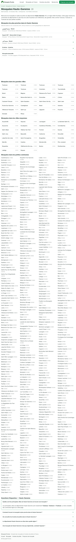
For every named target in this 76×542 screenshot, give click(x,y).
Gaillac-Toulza (7, 371)
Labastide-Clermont (27, 195)
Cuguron (43, 349)
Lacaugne (43, 331)
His (42, 254)
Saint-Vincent (44, 377)
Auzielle (5, 364)
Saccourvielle (63, 482)
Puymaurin (25, 477)
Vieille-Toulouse (7, 393)
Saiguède (24, 162)
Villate (5, 463)
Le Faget (24, 399)
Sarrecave (63, 320)
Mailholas (62, 439)
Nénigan (62, 383)
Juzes (61, 290)
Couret (43, 289)
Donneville (6, 415)
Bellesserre (63, 225)
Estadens (24, 278)
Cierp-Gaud (6, 492)
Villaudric (5, 335)
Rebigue (24, 282)
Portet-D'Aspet (64, 335)
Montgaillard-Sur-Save (66, 300)
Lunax (61, 354)
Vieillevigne (25, 484)
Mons (4, 322)
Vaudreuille (25, 423)
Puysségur (44, 466)
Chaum (43, 324)
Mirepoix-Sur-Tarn (27, 187)
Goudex (62, 415)
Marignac (24, 287)
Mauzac (5, 374)
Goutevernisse (45, 407)
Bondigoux (25, 297)
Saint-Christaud (45, 206)
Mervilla (43, 182)
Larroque (24, 469)
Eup (42, 458)
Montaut (24, 273)
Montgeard (25, 328)
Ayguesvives (6, 235)
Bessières (6, 170)
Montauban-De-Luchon (28, 307)
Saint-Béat (25, 384)
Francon (43, 279)
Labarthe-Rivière (8, 347)
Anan (42, 284)
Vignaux (62, 170)
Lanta (4, 308)
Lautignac (44, 165)
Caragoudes (44, 259)
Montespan (25, 338)
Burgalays (44, 468)
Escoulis (62, 259)
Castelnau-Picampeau (47, 310)
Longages (6, 198)
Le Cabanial (25, 377)
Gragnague (6, 310)
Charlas (43, 271)
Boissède (62, 295)
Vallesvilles (25, 396)
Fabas (42, 317)
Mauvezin (62, 273)
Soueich (24, 246)
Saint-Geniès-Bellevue (9, 255)
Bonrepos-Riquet (45, 211)
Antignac (62, 192)
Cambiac (43, 269)
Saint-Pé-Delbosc (46, 475)
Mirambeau (63, 361)
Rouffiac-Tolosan (8, 290)
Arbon (61, 247)
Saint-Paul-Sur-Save (9, 342)
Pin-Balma (6, 436)
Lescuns (62, 351)
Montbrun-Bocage (27, 302)
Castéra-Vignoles (65, 349)
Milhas (42, 390)
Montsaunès (25, 360)
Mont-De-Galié (64, 444)
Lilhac (42, 485)
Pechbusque (6, 482)
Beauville (43, 429)
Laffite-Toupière (64, 245)
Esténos (43, 370)
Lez (61, 371)
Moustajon (44, 395)
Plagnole (43, 160)
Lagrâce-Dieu (26, 275)
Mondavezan (6, 477)
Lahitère (62, 403)
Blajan (24, 290)
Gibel (23, 450)
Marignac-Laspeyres (46, 322)
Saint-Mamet (25, 241)
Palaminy (5, 490)
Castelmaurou (7, 157)
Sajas (61, 182)
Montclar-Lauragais (46, 327)
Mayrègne (62, 458)
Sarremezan (63, 213)
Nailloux (5, 175)
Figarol (43, 167)
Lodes (42, 157)
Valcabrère (44, 431)
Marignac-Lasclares (27, 355)
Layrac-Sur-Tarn (26, 452)
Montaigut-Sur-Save (9, 325)
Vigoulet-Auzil (7, 446)
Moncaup (62, 453)
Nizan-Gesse (63, 288)
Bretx (23, 222)
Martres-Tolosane (8, 250)
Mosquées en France (31, 2)
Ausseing (62, 332)
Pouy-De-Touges (27, 394)
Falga (61, 184)
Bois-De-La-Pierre (27, 365)
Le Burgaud (6, 465)
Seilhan (43, 346)
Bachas (62, 380)
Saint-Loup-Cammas (9, 295)
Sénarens (62, 172)
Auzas (42, 336)
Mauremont (25, 455)
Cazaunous (63, 366)
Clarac (24, 236)
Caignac (24, 491)
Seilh (4, 189)
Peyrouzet (63, 235)
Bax (61, 276)
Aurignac (5, 381)
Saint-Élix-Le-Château (28, 176)
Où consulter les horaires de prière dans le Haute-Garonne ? (20, 517)
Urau (42, 441)
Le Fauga (5, 293)
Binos (61, 434)
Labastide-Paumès (46, 424)
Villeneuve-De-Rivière (9, 312)
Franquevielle (25, 435)
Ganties (24, 472)
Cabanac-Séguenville (47, 412)
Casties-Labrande (65, 175)
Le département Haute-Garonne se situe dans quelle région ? (20, 521)
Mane (4, 425)
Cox (23, 442)
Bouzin (62, 283)
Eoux (61, 162)
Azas (23, 224)
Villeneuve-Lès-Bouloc (9, 391)
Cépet (5, 315)
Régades (43, 463)
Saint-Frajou (44, 319)
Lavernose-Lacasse (8, 208)
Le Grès (24, 387)
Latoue (24, 447)
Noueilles (24, 421)
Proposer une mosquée (67, 2)
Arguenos (62, 400)
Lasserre (5, 427)
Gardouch (6, 359)
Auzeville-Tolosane (8, 165)
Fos (42, 227)
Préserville (25, 197)
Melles (62, 198)
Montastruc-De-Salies (47, 179)
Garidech (5, 317)
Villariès (5, 487)
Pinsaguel (5, 218)
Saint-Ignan (44, 230)
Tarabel (24, 411)
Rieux (4, 220)
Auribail (43, 249)
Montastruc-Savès (65, 358)
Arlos (61, 238)
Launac (5, 354)
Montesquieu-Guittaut (47, 387)
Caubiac (24, 445)
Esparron (62, 346)
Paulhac (5, 384)
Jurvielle (62, 474)
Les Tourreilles (26, 392)
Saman (43, 397)
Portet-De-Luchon (65, 450)
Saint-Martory (7, 453)
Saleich (24, 416)
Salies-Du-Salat (7, 288)
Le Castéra (6, 485)
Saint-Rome (63, 393)
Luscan (62, 344)
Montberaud (44, 291)
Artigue (62, 455)
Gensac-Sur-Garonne (28, 401)
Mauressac (25, 304)
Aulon (23, 409)
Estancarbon (25, 219)
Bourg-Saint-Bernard (9, 441)
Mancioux (25, 352)
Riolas (61, 405)
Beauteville (44, 375)
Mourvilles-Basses (65, 308)
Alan (23, 464)
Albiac (43, 341)
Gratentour (6, 162)
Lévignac (5, 278)
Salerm (62, 398)
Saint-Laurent (45, 404)
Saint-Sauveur (7, 305)
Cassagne (25, 214)
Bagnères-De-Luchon (9, 225)
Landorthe (6, 439)
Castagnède (44, 382)
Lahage (43, 276)
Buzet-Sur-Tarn (7, 233)
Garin (42, 461)
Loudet (43, 339)
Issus (23, 312)
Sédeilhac (62, 388)
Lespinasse (6, 228)
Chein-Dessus (45, 360)
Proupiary (62, 330)
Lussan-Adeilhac (45, 247)
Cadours (5, 407)
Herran (61, 341)
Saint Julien (25, 258)
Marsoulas (63, 167)
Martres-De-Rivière (27, 374)
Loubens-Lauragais (27, 362)
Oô (60, 201)
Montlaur (5, 379)
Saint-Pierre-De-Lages (28, 171)
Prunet (43, 439)
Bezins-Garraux (64, 431)
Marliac (62, 160)
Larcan (43, 368)
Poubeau (62, 310)
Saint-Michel (25, 460)
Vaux (42, 172)
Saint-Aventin (63, 218)
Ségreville (44, 257)
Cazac (61, 271)
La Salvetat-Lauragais (47, 456)
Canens (62, 395)
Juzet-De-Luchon (27, 389)
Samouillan (44, 490)
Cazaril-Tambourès (65, 293)
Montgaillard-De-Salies (66, 211)
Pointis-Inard (6, 470)
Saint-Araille (44, 453)
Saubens (5, 262)
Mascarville (44, 409)
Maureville (25, 474)
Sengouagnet (44, 293)
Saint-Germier (64, 208)
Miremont (5, 252)
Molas (42, 422)
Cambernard (25, 336)
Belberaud (6, 362)
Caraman (5, 240)
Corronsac (25, 181)
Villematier (6, 417)
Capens (24, 202)
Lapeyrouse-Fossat (8, 206)
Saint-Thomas (26, 248)
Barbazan (24, 333)
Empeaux (43, 218)
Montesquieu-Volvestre (9, 186)
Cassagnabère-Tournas (28, 326)
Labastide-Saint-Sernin (9, 298)
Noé (4, 211)
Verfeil (5, 177)
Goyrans (5, 458)
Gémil (42, 170)
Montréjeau (6, 196)
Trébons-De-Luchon (65, 491)
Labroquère (25, 462)
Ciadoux (43, 196)
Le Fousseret (7, 303)
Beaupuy (5, 369)
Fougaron (62, 206)
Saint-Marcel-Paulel (27, 357)
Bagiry (61, 278)
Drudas (43, 365)
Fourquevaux (25, 178)
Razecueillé (63, 436)
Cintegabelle (6, 216)
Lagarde (24, 433)
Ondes (24, 192)
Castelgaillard (64, 373)
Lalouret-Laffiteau (46, 448)
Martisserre (63, 368)
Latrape (24, 440)
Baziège (5, 184)
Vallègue (24, 265)
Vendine (43, 184)
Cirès (61, 484)
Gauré (23, 292)
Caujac (5, 475)
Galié (61, 254)
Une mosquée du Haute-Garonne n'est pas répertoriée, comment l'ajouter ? (24, 526)
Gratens (24, 205)
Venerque (5, 223)
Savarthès (44, 399)
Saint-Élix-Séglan (65, 424)
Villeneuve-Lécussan (28, 251)
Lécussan (43, 232)
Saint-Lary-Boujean (46, 471)
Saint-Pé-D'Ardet (64, 157)
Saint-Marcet (25, 379)
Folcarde (43, 483)
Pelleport (24, 263)
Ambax (62, 312)
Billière (61, 472)
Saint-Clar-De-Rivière (9, 386)
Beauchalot (25, 300)
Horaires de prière (44, 2)
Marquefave (6, 420)
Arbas (42, 267)
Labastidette (6, 243)
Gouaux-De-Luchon (65, 412)
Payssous (62, 257)
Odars (24, 173)
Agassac (62, 177)
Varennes (43, 201)
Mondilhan (63, 228)
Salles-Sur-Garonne (27, 280)
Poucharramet (7, 480)
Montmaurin (44, 252)
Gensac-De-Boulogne (66, 179)
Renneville (25, 270)
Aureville (24, 164)
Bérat (4, 203)
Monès (62, 325)
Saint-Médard (45, 308)
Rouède (43, 162)
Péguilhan (43, 237)
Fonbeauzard (6, 194)
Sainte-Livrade (26, 494)
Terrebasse (44, 446)
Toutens (24, 489)
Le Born (24, 314)
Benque (43, 419)
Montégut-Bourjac (46, 480)
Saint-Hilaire (6, 412)
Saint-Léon (6, 376)
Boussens (6, 401)
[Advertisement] (38, 69)
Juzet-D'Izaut (44, 329)
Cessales (43, 451)
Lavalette (24, 210)
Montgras (62, 223)
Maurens (43, 344)
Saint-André (44, 296)
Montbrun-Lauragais (28, 243)
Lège (61, 429)
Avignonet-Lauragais (9, 339)
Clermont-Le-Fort (27, 255)
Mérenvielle (25, 319)
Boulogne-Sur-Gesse (9, 320)
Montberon (6, 201)
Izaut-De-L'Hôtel (26, 482)
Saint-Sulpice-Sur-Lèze (9, 286)
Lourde (62, 243)
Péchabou (6, 281)
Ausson (24, 260)
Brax (4, 213)
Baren (61, 489)
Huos (23, 317)
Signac (62, 422)
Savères (43, 334)
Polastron (62, 376)
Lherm (5, 167)
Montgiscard (6, 260)
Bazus (24, 227)
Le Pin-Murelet (45, 392)
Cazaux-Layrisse (64, 378)
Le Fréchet (63, 187)
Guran (61, 407)
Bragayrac (25, 487)
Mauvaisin (43, 281)
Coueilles (62, 230)
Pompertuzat (7, 265)
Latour (61, 298)
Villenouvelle (6, 344)
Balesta (43, 385)
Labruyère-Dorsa (45, 198)
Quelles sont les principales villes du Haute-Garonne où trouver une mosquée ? (25, 501)
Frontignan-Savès (65, 363)
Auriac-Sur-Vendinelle (9, 434)
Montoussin (44, 488)
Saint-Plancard (26, 414)
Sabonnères (25, 479)
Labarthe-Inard (7, 460)
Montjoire (6, 366)
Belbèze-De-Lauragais (66, 203)
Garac (42, 402)
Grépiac (5, 422)
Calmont (5, 247)
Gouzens (62, 262)
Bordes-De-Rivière (27, 285)
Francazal (62, 479)
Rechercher (55, 2)
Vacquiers (6, 349)
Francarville (44, 373)
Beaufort (24, 438)
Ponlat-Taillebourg (27, 229)
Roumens (43, 194)
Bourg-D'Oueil (63, 487)
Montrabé (6, 160)
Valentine (5, 455)
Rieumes (5, 172)
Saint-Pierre (44, 191)
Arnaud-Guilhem (45, 264)
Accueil (22, 2)
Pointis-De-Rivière (8, 472)
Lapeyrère (62, 315)
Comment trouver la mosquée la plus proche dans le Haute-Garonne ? (22, 512)
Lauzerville (6, 332)
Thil (4, 388)
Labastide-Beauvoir (8, 398)
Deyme (5, 468)
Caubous (62, 494)
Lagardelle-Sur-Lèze (9, 230)
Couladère (25, 347)
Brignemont (25, 382)
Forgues (43, 363)
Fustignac (62, 305)
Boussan (43, 262)
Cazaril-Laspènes (64, 469)
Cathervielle (63, 441)
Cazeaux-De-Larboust (66, 220)
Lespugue (62, 303)
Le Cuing (24, 345)
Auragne (24, 367)
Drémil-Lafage (7, 238)
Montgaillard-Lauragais (28, 212)
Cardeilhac (44, 203)
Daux (4, 257)
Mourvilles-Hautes (46, 414)
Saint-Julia (25, 406)
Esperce (43, 220)
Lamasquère (6, 337)
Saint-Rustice (26, 331)
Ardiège (24, 404)
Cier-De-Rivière (45, 177)
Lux (23, 426)
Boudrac (43, 473)
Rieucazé (62, 410)
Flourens (5, 300)
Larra (4, 330)
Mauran (43, 380)
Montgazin (44, 417)
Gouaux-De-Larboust (65, 385)
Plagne (62, 233)
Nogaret (62, 322)
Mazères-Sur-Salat (27, 238)
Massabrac (63, 286)
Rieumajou (44, 444)
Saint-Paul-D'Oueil (65, 426)
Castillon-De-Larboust (66, 390)
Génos (61, 268)
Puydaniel (24, 350)
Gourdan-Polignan (8, 352)
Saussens (43, 358)
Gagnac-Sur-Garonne (9, 191)
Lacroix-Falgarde (8, 267)
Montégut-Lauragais (28, 309)
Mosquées (8, 536)
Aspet (4, 444)
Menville (24, 217)
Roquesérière (26, 190)
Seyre (61, 216)
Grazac (24, 268)
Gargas (24, 207)
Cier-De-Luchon (45, 242)
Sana (42, 274)
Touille (43, 213)
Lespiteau (62, 317)
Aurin (23, 457)
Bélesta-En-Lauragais (66, 189)
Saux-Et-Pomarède (46, 175)
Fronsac (43, 355)
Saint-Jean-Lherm (27, 419)
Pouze (61, 240)
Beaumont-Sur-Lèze (8, 327)
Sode (61, 477)
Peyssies (24, 253)
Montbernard (44, 298)
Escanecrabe (44, 286)
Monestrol (62, 356)
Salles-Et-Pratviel (45, 436)
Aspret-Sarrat (45, 434)
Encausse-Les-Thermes (28, 200)
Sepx (42, 305)
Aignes (43, 240)
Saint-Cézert (25, 369)
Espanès (43, 208)
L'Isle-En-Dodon (7, 283)
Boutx (42, 216)
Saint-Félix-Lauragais (9, 357)
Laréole (43, 426)
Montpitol (25, 372)
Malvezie (43, 493)
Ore (61, 165)
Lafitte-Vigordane (8, 410)
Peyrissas (62, 281)
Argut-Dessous (64, 460)
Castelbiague (44, 244)
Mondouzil (44, 235)
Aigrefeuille (6, 396)
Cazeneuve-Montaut (65, 327)
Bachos (62, 463)
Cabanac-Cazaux (46, 478)
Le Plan (24, 295)
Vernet (5, 245)
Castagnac (25, 467)
